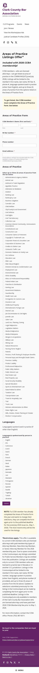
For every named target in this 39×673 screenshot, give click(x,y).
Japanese (8, 469)
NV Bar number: (8, 133)
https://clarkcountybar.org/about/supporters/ (18, 640)
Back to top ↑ (7, 657)
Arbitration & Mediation (13, 189)
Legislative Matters (11, 328)
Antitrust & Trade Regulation (15, 183)
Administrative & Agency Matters (16, 177)
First (3, 128)
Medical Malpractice (12, 331)
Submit (6, 503)
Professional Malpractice (13, 366)
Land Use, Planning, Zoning (14, 322)
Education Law (10, 258)
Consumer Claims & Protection (15, 235)
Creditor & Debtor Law (13, 246)
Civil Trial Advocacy (11, 218)
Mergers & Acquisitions (13, 337)
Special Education (11, 384)
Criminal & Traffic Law (12, 249)
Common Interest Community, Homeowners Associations (20, 225)
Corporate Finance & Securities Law (17, 241)
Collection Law (10, 221)
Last (22, 128)
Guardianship (9, 293)
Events (19, 24)
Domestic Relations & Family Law (16, 252)
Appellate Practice (11, 186)
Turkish (7, 495)
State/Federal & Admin (13, 390)
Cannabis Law (10, 204)
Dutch (7, 452)
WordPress (14, 655)
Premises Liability (11, 360)
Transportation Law (12, 395)
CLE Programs (8, 24)
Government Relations (12, 290)
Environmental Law (11, 273)
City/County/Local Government (15, 209)
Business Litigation (11, 201)
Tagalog (8, 493)
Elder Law (8, 261)
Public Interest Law (11, 372)
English (7, 440)
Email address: (8, 151)
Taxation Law (10, 392)
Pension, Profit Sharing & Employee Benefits (20, 355)
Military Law (9, 340)
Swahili (7, 490)
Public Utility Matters (12, 369)
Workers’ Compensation (13, 416)
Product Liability (10, 363)
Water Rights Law (11, 410)
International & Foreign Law (14, 308)
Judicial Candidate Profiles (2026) (16, 37)
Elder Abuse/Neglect (12, 264)
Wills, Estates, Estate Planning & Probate (19, 413)
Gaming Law (9, 287)
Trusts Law (9, 404)
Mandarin (8, 478)
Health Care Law (11, 296)
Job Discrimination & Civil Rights (16, 314)
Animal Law (9, 180)
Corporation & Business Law (15, 243)
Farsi (7, 455)
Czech (7, 449)
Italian (7, 466)
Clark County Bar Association (18, 652)
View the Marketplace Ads (14, 32)
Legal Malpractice (11, 325)
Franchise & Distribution (13, 284)
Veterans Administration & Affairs (16, 407)
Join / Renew (9, 28)
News (27, 24)
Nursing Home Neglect (13, 349)
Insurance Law (10, 302)
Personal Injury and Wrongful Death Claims (19, 357)
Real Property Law (11, 378)
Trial (6, 401)
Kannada (8, 472)
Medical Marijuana (11, 334)
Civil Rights (9, 215)
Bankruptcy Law (10, 198)
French (7, 458)
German (8, 460)
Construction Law (11, 232)
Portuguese (9, 481)
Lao (6, 475)
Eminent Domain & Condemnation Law (18, 267)
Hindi (7, 463)
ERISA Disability (10, 276)
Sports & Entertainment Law (15, 387)
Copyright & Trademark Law (14, 238)
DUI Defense (9, 255)
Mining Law (9, 343)
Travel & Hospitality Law (13, 398)
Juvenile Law (9, 317)
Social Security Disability (13, 381)
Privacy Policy (29, 655)
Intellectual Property (12, 305)
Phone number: (8, 142)
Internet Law (9, 311)
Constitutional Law (11, 229)
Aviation (8, 192)
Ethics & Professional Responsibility (17, 279)
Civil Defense (9, 212)
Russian (8, 484)
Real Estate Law (10, 375)
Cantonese (9, 446)
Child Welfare (9, 206)
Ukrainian (8, 498)
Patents (8, 352)
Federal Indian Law (11, 281)
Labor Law (9, 319)
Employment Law (11, 270)
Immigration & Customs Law (15, 299)
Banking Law (9, 195)
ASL (6, 443)
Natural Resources (11, 346)
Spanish (8, 487)
